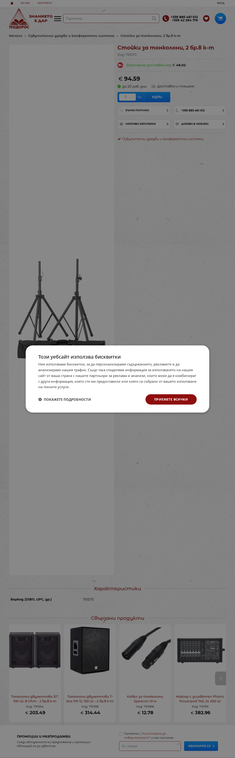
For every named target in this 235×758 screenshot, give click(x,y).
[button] (64, 399)
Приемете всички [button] (171, 399)
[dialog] (117, 379)
